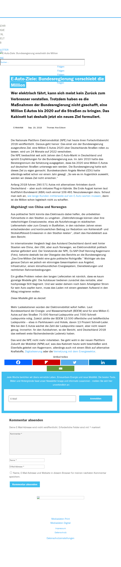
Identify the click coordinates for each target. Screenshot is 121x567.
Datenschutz (60, 532)
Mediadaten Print (60, 518)
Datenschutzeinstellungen (60, 538)
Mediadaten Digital (60, 522)
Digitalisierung (33, 351)
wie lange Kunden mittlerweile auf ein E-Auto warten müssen (64, 196)
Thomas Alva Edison (56, 127)
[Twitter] (74, 362)
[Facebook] (18, 362)
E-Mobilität (18, 127)
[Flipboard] (46, 362)
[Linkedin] (103, 362)
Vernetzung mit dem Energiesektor (74, 351)
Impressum (60, 528)
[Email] (60, 368)
